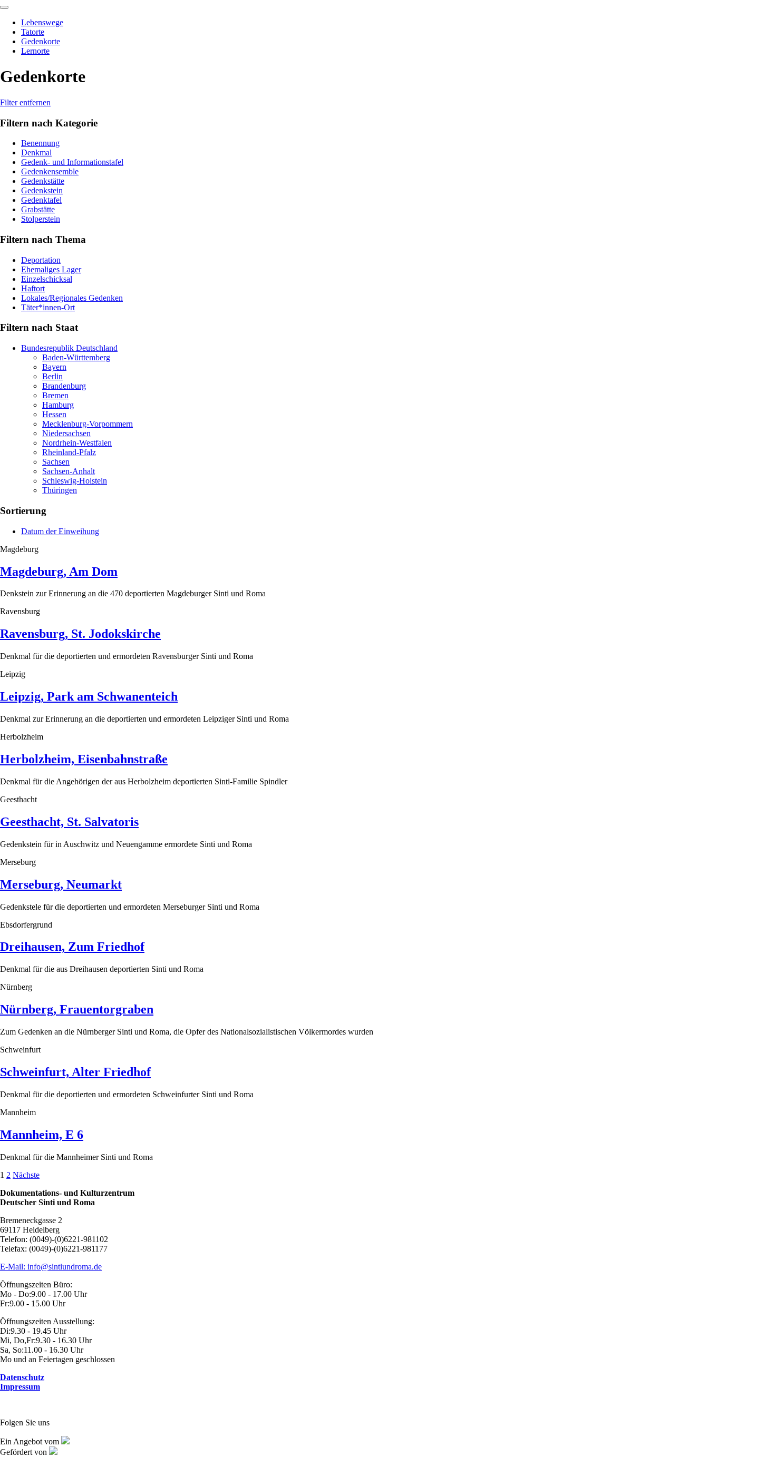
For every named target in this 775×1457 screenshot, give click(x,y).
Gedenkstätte (42, 180)
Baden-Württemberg (76, 357)
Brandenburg (64, 385)
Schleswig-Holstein (74, 480)
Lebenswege (42, 22)
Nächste (26, 1174)
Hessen (54, 414)
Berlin (52, 376)
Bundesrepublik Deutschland (69, 347)
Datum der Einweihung (60, 531)
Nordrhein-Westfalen (77, 442)
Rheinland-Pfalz (69, 452)
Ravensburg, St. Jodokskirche (80, 634)
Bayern (54, 366)
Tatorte (32, 31)
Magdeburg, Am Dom (59, 571)
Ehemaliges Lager (51, 269)
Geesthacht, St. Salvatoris (69, 822)
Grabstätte (38, 209)
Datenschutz (22, 1377)
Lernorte (35, 50)
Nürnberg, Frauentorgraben (76, 1009)
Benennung (40, 143)
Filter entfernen (25, 102)
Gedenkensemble (50, 171)
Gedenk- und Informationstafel (72, 161)
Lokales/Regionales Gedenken (72, 297)
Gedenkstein (42, 190)
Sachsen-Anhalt (68, 471)
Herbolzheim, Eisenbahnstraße (84, 759)
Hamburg (58, 404)
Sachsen (56, 461)
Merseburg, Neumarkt (61, 884)
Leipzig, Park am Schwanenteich (89, 696)
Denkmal (36, 152)
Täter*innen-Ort (48, 307)
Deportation (41, 259)
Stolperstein (40, 218)
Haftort (33, 288)
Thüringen (59, 490)
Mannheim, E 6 (41, 1134)
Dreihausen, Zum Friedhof (72, 946)
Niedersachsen (66, 433)
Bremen (55, 395)
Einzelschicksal (46, 278)
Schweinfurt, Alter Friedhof (75, 1072)
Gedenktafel (41, 199)
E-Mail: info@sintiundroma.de (51, 1266)
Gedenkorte (40, 41)
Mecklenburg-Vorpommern (87, 423)
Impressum (20, 1386)
